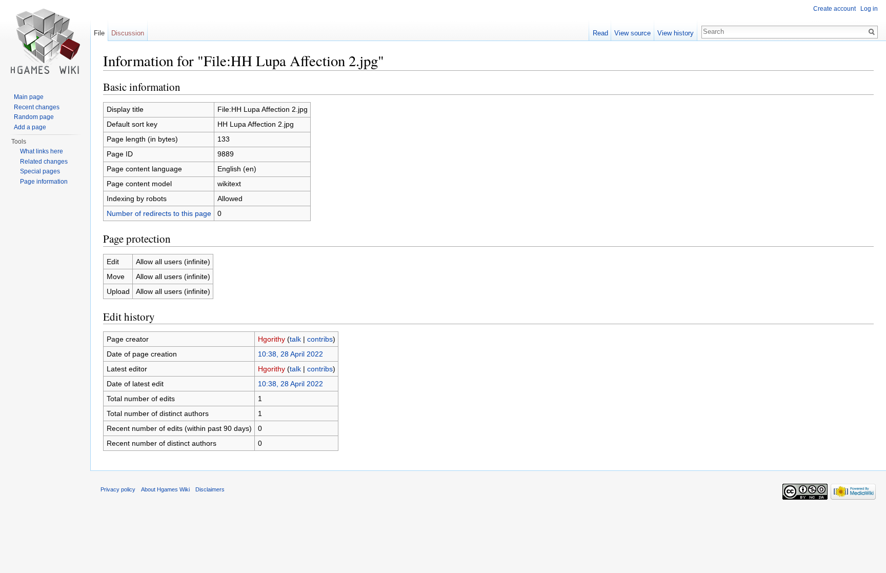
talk (295, 339)
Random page (34, 117)
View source (632, 33)
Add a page (30, 127)
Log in (869, 8)
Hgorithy (271, 339)
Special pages (40, 171)
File (99, 33)
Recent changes (36, 107)
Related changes (44, 161)
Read (600, 33)
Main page (29, 97)
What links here (41, 151)
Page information (44, 181)
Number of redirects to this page (159, 213)
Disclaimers (210, 489)
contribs (320, 339)
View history (675, 33)
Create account (834, 8)
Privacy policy (117, 489)
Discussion (127, 33)
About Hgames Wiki (165, 489)
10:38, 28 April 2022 (290, 354)
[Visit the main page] (45, 41)
